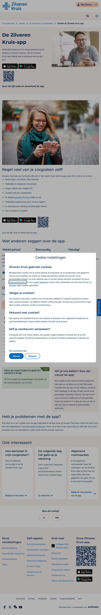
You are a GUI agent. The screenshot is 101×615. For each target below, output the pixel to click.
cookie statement (40, 282)
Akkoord (16, 356)
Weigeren (32, 356)
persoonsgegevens (17, 282)
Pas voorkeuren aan (18, 350)
